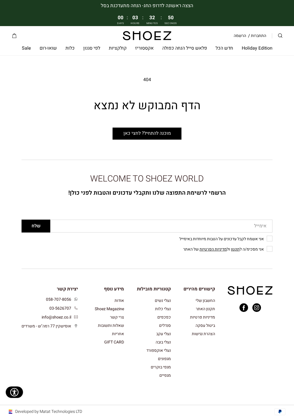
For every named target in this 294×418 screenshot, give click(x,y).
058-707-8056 (58, 299)
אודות (119, 301)
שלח (36, 225)
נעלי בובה (163, 342)
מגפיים (165, 375)
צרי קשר (117, 317)
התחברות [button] (258, 35)
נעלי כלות (163, 309)
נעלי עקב (163, 334)
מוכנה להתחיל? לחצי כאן (147, 133)
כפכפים (164, 317)
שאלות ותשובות (111, 326)
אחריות (118, 334)
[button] (280, 35)
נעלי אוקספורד (158, 350)
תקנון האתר (205, 309)
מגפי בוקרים (161, 367)
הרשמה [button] (240, 35)
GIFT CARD (114, 342)
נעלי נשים (163, 301)
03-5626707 (60, 308)
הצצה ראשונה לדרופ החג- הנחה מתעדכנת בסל (147, 5)
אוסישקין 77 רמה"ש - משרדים (46, 326)
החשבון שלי (205, 301)
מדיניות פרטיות (202, 317)
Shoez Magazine (109, 309)
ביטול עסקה (205, 326)
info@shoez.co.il (56, 317)
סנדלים (165, 326)
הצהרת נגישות (203, 334)
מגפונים (164, 359)
